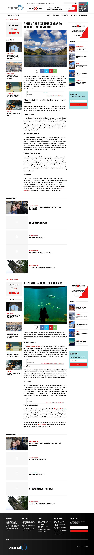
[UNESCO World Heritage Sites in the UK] (17, 252)
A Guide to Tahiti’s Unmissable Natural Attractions (44, 522)
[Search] (75, 3)
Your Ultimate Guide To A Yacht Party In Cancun (13, 95)
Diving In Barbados (42, 531)
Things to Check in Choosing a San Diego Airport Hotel (12, 526)
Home (7, 19)
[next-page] (72, 88)
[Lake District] (45, 92)
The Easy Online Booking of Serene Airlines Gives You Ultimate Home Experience (82, 8)
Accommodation (79, 46)
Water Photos (53, 95)
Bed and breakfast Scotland (38, 223)
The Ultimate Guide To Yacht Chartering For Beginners (12, 76)
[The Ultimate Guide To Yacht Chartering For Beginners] (14, 67)
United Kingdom (14, 19)
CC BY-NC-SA (60, 95)
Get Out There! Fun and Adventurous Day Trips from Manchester (45, 208)
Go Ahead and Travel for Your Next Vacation (81, 82)
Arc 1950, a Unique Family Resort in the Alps (81, 48)
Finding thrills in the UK (36, 238)
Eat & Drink (10, 93)
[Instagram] (12, 33)
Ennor (48, 95)
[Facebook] (10, 33)
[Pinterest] (51, 71)
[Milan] (12, 29)
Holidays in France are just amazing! (81, 57)
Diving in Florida (41, 524)
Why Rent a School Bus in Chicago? (13, 114)
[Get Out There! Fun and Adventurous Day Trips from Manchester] (17, 207)
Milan (15, 29)
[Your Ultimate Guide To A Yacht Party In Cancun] (14, 87)
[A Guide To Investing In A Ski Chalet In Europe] (72, 65)
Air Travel (82, 4)
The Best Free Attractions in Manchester (42, 268)
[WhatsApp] (55, 71)
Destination (10, 53)
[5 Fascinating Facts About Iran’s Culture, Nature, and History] (14, 47)
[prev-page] (69, 88)
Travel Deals (10, 73)
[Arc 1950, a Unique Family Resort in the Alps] (72, 48)
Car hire (9, 111)
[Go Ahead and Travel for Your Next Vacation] (72, 82)
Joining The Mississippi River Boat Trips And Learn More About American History (28, 529)
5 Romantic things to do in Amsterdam (81, 74)
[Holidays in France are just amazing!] (72, 56)
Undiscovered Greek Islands (44, 529)
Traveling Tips (79, 80)
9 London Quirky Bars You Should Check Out (60, 534)
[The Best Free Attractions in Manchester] (17, 266)
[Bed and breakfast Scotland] (17, 222)
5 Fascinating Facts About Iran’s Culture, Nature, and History (13, 57)
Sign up (78, 104)
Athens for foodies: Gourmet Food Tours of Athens (60, 531)
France (77, 63)
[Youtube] (18, 33)
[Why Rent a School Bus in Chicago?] (14, 105)
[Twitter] (15, 33)
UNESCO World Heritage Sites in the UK (41, 253)
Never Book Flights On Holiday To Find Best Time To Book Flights (12, 529)
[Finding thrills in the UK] (17, 237)
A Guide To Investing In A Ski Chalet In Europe (81, 65)
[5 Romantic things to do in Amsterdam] (72, 73)
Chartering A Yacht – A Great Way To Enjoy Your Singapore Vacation (28, 522)
